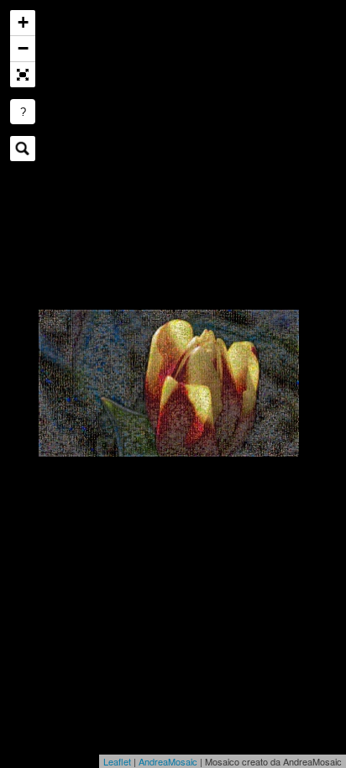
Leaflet (117, 761)
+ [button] (23, 22)
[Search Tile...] (22, 148)
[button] (22, 74)
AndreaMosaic (168, 761)
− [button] (23, 48)
